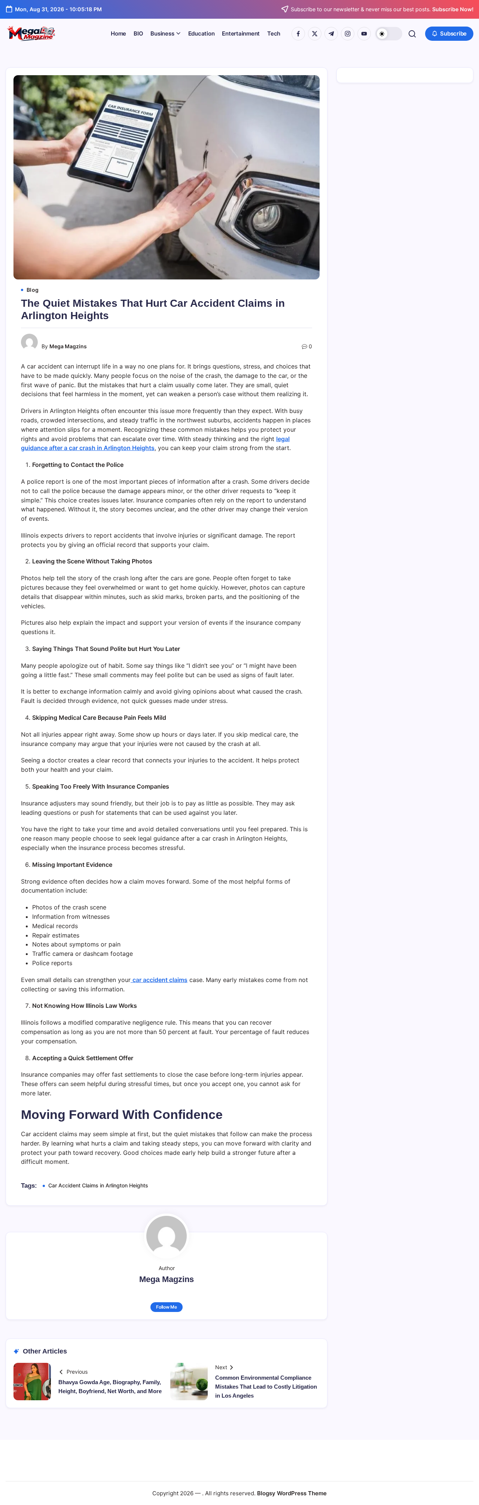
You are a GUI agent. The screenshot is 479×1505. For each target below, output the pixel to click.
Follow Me (166, 1307)
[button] (388, 33)
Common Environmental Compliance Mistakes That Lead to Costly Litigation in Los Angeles (266, 1386)
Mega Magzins (68, 346)
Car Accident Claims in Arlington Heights (98, 1185)
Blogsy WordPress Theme (292, 1493)
